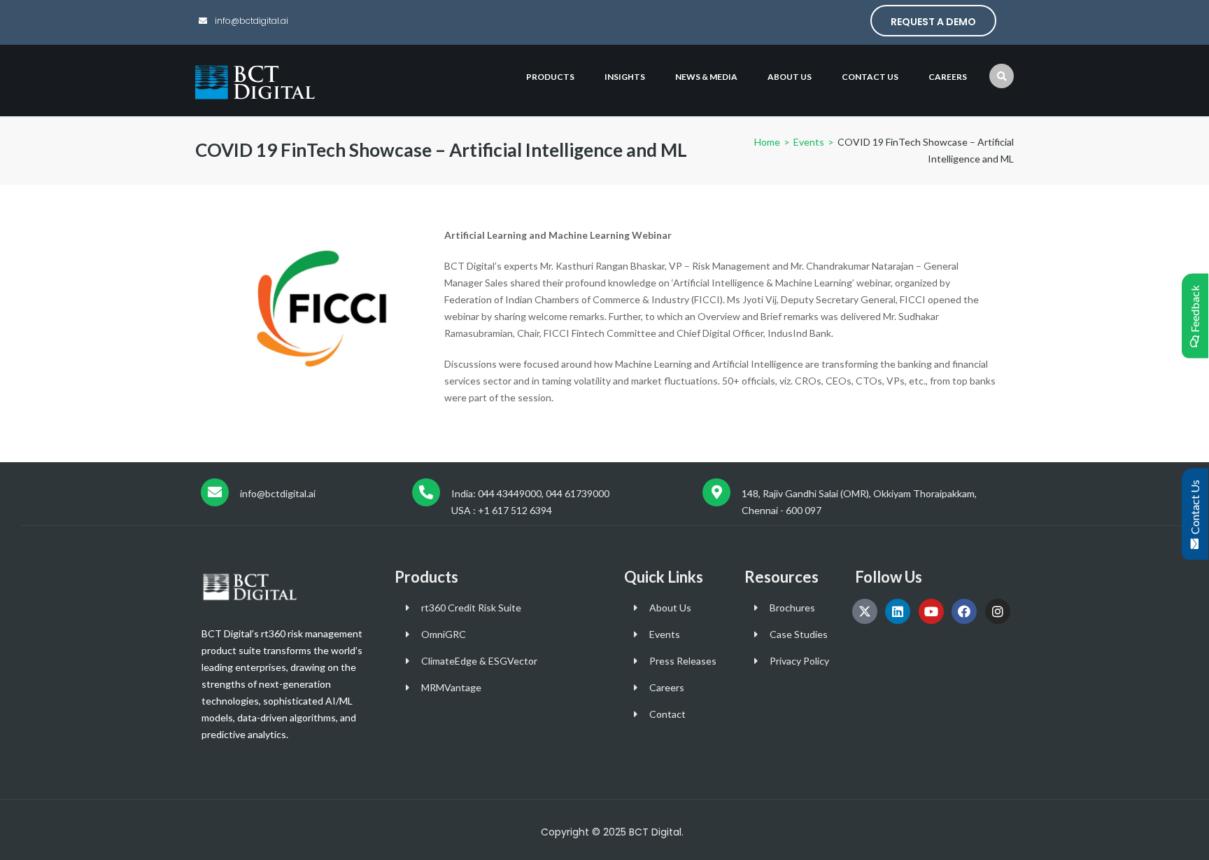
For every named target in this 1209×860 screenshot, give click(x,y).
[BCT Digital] (256, 81)
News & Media (706, 76)
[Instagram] (997, 611)
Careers (947, 76)
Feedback (1194, 311)
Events (808, 142)
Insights (624, 76)
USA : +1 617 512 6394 (501, 510)
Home (767, 142)
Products (550, 76)
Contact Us (1194, 508)
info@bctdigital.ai (250, 21)
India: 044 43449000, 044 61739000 (530, 493)
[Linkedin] (897, 611)
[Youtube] (931, 611)
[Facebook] (964, 611)
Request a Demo (933, 22)
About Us (790, 76)
